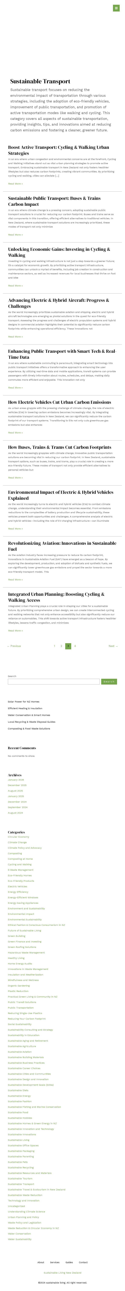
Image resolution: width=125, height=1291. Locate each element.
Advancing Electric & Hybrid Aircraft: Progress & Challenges (58, 303)
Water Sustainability (19, 1239)
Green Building (16, 936)
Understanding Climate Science (26, 1211)
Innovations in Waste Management (28, 969)
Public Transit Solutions (22, 1002)
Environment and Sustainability (26, 908)
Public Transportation (21, 1007)
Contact (83, 1262)
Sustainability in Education (23, 1035)
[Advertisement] (62, 36)
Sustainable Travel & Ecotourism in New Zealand (36, 1189)
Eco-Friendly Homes (20, 875)
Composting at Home (20, 858)
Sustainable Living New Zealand (62, 1272)
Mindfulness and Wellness (23, 980)
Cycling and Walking (20, 864)
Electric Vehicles (17, 886)
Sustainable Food (18, 1112)
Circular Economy (18, 836)
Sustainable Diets (18, 1090)
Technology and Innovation (23, 1200)
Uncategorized (16, 1206)
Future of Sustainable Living (24, 930)
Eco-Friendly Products (21, 880)
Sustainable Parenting (21, 1156)
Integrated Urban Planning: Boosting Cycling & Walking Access (56, 597)
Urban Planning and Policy (23, 1217)
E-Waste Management (20, 869)
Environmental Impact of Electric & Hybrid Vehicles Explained (60, 495)
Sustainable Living (18, 1140)
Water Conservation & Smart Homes (29, 715)
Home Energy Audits (20, 963)
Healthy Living (16, 958)
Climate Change (17, 842)
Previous (14, 645)
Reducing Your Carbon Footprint (27, 1018)
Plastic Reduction (18, 991)
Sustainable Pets (18, 1162)
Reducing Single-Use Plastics (25, 1013)
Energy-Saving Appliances (23, 902)
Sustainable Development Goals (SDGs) (31, 1084)
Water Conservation (19, 1233)
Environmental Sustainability (25, 919)
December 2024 (17, 801)
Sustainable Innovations (22, 1134)
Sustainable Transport (21, 1184)
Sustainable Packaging (21, 1151)
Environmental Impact (21, 914)
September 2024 (18, 807)
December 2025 (17, 785)
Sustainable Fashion (20, 1101)
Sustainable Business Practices (26, 1062)
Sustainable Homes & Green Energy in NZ (32, 1123)
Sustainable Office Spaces (23, 1145)
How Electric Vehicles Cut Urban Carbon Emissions (59, 402)
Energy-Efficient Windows (23, 897)
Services (54, 1262)
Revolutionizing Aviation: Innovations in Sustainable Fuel (62, 546)
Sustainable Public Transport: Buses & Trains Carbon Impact (54, 201)
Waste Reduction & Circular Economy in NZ (33, 1228)
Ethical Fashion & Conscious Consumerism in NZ (36, 925)
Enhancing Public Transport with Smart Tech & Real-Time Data (62, 354)
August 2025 (15, 790)
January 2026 (16, 779)
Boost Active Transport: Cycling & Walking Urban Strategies (58, 150)
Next (113, 645)
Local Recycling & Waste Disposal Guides (31, 721)
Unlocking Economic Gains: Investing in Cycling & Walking (59, 252)
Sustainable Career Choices (24, 1068)
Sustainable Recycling (21, 1167)
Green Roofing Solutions (22, 947)
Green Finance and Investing (24, 941)
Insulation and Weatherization (25, 974)
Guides (69, 1262)
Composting (15, 853)
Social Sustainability (19, 1024)
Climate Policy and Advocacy (25, 847)
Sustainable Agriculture (22, 1046)
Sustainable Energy (19, 1095)
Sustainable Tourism (20, 1178)
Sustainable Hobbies (20, 1117)
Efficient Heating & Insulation (25, 708)
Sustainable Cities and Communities (29, 1073)
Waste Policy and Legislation (24, 1222)
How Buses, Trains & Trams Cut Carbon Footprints (59, 447)
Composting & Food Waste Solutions (29, 728)
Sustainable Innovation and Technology (31, 1128)
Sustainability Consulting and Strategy (30, 1029)
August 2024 (15, 812)
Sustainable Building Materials (26, 1057)
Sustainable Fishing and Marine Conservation (34, 1106)
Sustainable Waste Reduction (25, 1195)
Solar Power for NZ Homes (23, 701)
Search (12, 676)
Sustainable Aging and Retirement (28, 1040)
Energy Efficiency (18, 891)
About (41, 1262)
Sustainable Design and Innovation (28, 1079)
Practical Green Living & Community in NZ (32, 996)
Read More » (15, 184)
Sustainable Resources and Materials (30, 1173)
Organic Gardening (19, 985)
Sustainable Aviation (20, 1051)
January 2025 (16, 796)
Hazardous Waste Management (26, 952)
